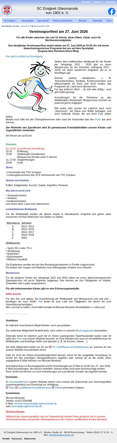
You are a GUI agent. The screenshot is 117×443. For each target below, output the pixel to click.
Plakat (58, 387)
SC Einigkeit (8, 21)
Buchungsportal (84, 330)
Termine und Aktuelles (61, 21)
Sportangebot (27, 21)
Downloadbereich (18, 382)
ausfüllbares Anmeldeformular (34, 387)
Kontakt (97, 2)
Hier (40, 301)
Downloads (97, 21)
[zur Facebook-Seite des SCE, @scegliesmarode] (113, 14)
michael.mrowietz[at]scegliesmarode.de (35, 403)
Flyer (98, 119)
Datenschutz (30, 439)
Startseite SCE (26, 26)
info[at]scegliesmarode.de (61, 435)
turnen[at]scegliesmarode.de (26, 406)
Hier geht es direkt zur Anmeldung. (24, 56)
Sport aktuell (43, 21)
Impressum (110, 2)
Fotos (109, 21)
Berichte (81, 21)
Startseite (86, 2)
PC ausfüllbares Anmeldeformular (70, 347)
